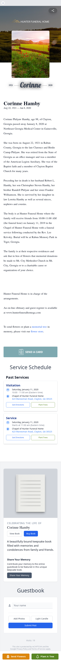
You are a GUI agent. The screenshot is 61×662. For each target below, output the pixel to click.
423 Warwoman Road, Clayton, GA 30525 (32, 398)
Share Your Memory (19, 575)
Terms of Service (38, 649)
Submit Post (30, 625)
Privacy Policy (22, 649)
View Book (15, 533)
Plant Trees (43, 405)
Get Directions (18, 405)
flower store (37, 331)
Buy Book (30, 533)
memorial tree (39, 326)
